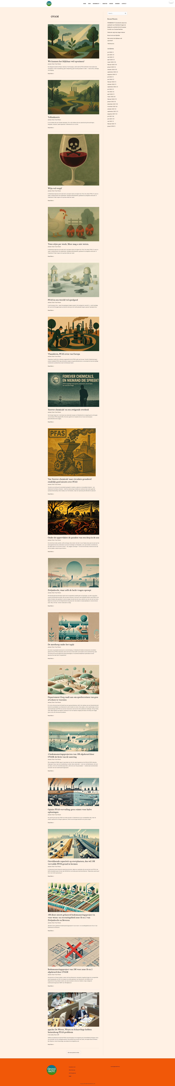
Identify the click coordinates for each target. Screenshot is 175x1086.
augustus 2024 (111, 74)
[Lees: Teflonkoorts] (73, 97)
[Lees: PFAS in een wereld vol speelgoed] (73, 279)
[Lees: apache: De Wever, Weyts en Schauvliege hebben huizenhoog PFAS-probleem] (73, 1009)
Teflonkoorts (54, 117)
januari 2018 (110, 126)
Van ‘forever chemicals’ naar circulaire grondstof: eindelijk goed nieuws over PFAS (70, 480)
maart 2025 (110, 62)
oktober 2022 (111, 84)
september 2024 (111, 72)
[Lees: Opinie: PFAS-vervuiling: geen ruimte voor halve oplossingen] (73, 791)
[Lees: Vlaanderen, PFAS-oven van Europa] (73, 333)
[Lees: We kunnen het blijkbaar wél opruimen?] (73, 41)
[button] (171, 2)
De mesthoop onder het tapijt (61, 644)
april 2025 (110, 59)
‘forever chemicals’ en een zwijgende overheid (68, 409)
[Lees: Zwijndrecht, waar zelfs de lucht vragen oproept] (73, 572)
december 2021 (111, 104)
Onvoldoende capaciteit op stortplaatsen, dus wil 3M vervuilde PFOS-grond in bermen (71, 862)
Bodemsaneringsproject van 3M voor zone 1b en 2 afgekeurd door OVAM (70, 970)
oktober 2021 (110, 109)
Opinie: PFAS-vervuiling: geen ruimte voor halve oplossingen (70, 811)
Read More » (51, 73)
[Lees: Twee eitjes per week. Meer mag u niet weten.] (73, 224)
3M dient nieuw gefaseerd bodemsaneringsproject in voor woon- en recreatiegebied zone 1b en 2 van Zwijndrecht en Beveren (71, 917)
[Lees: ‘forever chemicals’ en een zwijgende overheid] (73, 389)
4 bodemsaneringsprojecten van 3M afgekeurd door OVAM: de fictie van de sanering (71, 755)
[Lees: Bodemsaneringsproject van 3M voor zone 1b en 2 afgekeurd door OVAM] (73, 951)
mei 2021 (109, 121)
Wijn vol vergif (55, 188)
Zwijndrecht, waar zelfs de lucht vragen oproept (69, 590)
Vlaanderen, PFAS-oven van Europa (64, 354)
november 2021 (111, 106)
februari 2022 (111, 99)
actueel (49, 64)
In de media (50, 1034)
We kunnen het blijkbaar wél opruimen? (66, 61)
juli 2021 (109, 116)
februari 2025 (111, 64)
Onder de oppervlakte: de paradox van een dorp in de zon (73, 537)
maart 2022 (110, 96)
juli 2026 (109, 52)
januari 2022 (110, 101)
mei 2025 (109, 57)
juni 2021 (109, 119)
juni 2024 (109, 79)
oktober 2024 (111, 69)
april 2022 (110, 94)
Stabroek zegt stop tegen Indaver (116, 32)
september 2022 (111, 86)
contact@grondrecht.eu (115, 1066)
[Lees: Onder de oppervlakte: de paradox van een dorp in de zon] (73, 517)
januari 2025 (110, 67)
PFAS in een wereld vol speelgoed (63, 300)
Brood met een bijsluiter (113, 35)
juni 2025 (109, 54)
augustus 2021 (111, 114)
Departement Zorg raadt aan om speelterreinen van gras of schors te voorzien (73, 698)
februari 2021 (110, 123)
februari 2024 (111, 82)
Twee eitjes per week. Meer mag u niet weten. (68, 244)
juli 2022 (109, 89)
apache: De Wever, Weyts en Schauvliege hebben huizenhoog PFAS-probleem (70, 1031)
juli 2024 (109, 77)
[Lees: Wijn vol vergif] (73, 159)
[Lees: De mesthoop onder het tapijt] (73, 627)
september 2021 (111, 111)
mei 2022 (109, 91)
